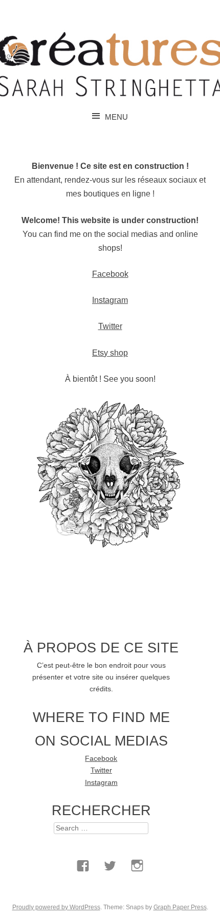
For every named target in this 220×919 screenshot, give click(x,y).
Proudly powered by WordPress (56, 907)
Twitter (110, 326)
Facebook (110, 274)
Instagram (110, 300)
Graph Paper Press (180, 907)
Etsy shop (110, 352)
